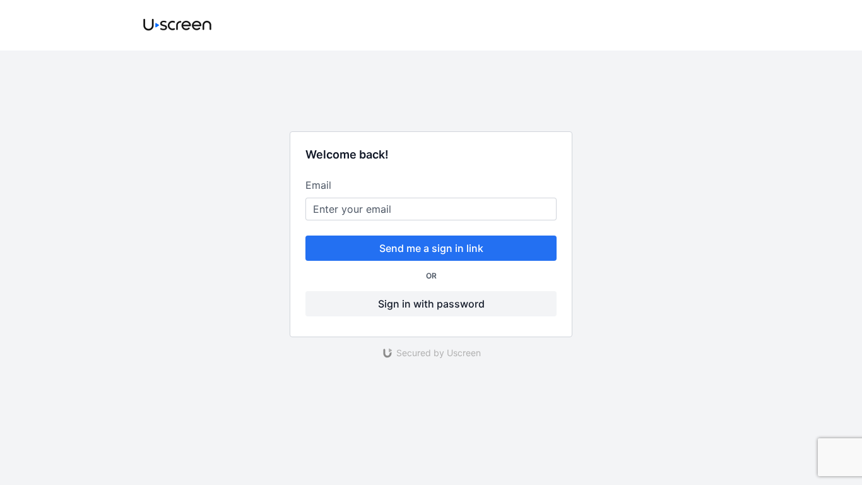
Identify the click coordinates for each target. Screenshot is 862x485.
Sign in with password (431, 303)
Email (318, 185)
